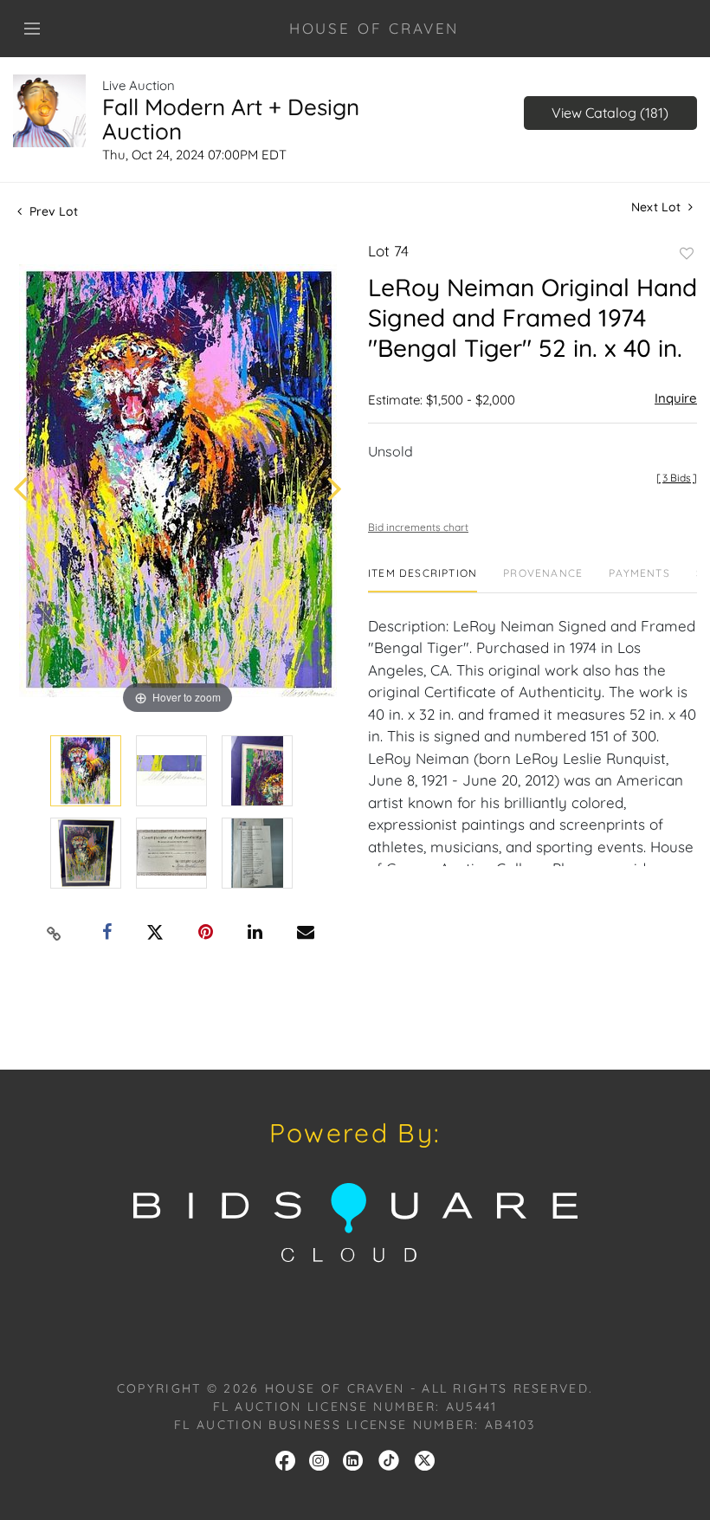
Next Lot (657, 207)
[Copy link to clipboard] (54, 932)
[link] (389, 1459)
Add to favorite (686, 253)
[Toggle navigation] (32, 28)
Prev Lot (52, 211)
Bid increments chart (418, 527)
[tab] (422, 579)
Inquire (676, 398)
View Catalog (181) (610, 112)
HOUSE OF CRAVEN (374, 28)
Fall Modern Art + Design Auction (230, 119)
